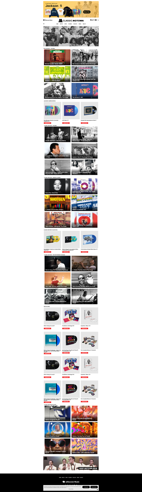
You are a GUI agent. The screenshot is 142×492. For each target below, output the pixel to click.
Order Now (47, 123)
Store (65, 23)
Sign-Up (84, 23)
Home (57, 23)
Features (70, 23)
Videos (80, 23)
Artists (61, 23)
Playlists (75, 23)
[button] (52, 113)
